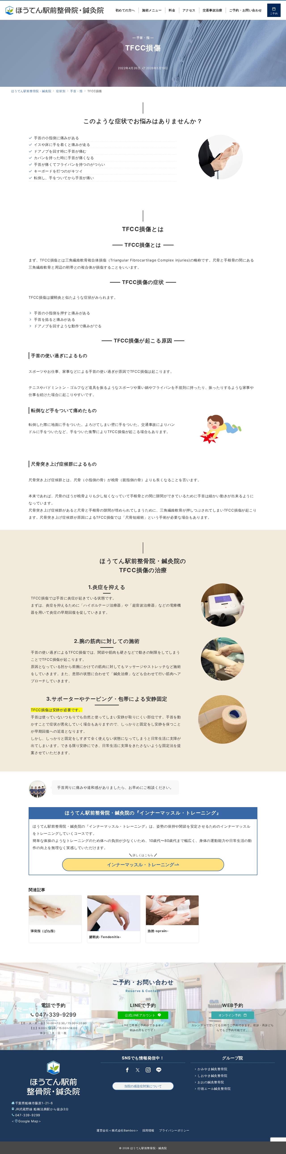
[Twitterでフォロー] (137, 1070)
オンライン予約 (230, 1015)
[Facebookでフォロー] (127, 1070)
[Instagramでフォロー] (148, 1070)
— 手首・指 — (143, 37)
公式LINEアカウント (140, 1015)
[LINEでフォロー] (158, 1070)
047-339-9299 (27, 1115)
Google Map (28, 1121)
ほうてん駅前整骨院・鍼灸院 (148, 1148)
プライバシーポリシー (174, 1130)
